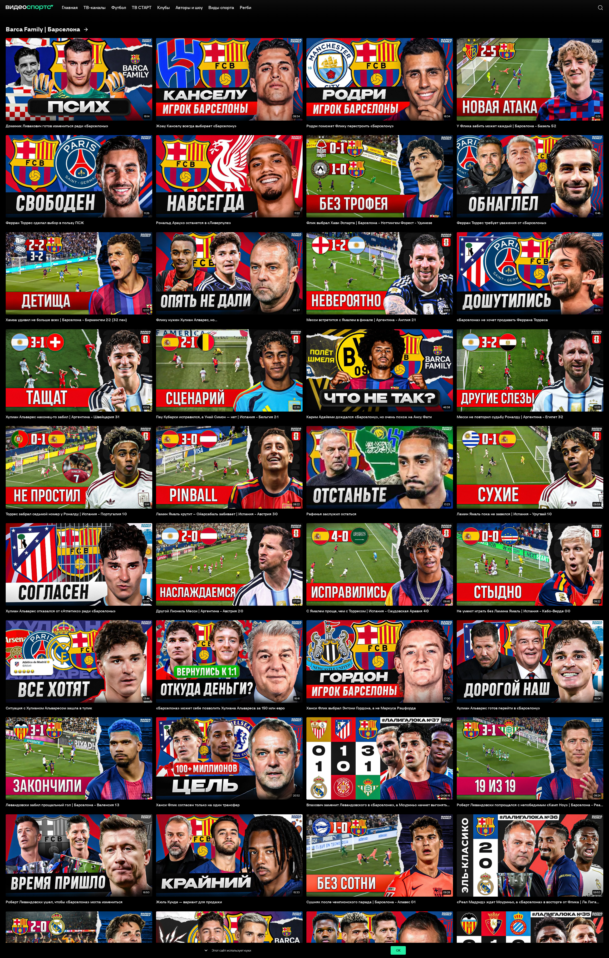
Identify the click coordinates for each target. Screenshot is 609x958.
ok (398, 950)
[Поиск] (600, 7)
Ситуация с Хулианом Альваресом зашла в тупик (49, 708)
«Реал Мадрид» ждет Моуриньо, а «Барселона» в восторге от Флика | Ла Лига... (528, 901)
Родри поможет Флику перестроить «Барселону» (350, 125)
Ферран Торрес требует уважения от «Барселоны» (501, 222)
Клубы (163, 7)
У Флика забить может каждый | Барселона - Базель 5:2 (506, 125)
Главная (70, 7)
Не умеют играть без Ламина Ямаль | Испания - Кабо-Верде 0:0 (513, 611)
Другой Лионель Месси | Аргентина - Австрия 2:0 (199, 611)
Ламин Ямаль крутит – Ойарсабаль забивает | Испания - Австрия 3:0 (217, 513)
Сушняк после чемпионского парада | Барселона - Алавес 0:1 (361, 901)
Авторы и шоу (189, 7)
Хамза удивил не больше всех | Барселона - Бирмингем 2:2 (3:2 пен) (66, 319)
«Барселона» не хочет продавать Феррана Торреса (502, 319)
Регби (245, 7)
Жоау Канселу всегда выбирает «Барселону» (196, 125)
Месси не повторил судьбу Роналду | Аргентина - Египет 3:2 (510, 416)
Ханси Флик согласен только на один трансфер (198, 804)
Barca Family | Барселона (43, 29)
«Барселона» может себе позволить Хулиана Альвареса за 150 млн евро (220, 708)
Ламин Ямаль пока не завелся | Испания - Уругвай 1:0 (504, 513)
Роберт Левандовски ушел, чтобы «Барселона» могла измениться (64, 901)
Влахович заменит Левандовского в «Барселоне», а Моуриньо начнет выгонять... (378, 804)
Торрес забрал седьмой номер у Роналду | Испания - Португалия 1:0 (66, 513)
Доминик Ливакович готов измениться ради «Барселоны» (57, 125)
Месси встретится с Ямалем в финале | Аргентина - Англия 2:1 (361, 319)
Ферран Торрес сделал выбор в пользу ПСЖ (45, 222)
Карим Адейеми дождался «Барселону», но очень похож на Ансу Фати (369, 416)
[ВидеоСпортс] (29, 7)
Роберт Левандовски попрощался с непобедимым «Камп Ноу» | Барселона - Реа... (530, 804)
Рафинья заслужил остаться (331, 513)
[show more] (206, 950)
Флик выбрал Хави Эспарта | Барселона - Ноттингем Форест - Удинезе (369, 222)
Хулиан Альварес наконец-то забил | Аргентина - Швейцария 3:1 (62, 416)
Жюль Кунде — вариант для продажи (189, 901)
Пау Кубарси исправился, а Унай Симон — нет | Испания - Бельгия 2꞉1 (217, 416)
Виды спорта (221, 7)
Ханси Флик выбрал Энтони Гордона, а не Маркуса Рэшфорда (361, 708)
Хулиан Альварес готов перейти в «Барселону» (498, 708)
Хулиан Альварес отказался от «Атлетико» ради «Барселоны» (61, 611)
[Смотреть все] (86, 29)
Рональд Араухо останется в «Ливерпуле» (193, 222)
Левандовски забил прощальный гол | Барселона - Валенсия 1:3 (62, 804)
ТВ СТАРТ (142, 7)
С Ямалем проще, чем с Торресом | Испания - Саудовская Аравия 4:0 (367, 611)
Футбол (118, 7)
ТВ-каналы (94, 7)
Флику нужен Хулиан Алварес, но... (186, 319)
